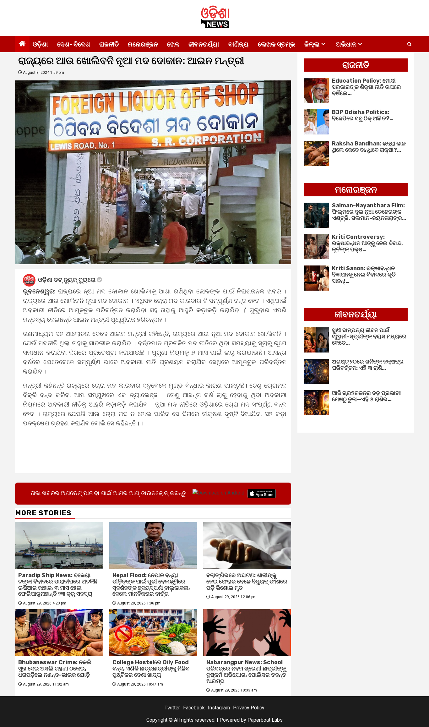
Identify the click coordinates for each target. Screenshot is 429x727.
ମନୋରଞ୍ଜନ (143, 44)
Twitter (172, 708)
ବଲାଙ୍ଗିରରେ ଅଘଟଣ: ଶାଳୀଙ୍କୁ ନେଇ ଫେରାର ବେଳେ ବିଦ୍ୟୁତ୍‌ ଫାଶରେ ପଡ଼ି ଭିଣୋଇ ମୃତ (246, 581)
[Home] (22, 44)
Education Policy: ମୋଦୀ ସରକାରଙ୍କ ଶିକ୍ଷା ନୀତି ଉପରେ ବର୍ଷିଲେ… (366, 87)
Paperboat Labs (265, 720)
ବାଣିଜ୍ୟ (238, 44)
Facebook (194, 708)
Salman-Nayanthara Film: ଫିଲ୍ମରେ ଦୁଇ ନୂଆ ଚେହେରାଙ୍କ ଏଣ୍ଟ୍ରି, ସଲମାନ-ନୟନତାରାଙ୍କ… (369, 211)
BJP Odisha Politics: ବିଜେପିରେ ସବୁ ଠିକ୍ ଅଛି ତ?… (363, 115)
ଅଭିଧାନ (346, 44)
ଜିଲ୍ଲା (312, 44)
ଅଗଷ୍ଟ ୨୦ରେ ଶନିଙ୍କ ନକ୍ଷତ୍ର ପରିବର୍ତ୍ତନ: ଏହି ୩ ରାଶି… (368, 364)
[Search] (409, 44)
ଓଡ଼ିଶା (40, 44)
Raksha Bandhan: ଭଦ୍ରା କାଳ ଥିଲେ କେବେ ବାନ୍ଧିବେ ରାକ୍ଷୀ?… (369, 146)
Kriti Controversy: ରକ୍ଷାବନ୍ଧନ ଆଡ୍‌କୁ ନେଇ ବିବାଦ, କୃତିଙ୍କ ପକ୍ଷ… (367, 243)
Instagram (219, 708)
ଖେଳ (173, 44)
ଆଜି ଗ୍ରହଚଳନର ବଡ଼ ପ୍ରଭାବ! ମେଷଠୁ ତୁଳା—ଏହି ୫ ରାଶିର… (366, 396)
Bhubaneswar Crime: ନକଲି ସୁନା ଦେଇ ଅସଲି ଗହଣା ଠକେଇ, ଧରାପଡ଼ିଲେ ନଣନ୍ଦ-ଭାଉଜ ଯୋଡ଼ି (55, 668)
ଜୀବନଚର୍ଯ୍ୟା (203, 44)
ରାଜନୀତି (109, 44)
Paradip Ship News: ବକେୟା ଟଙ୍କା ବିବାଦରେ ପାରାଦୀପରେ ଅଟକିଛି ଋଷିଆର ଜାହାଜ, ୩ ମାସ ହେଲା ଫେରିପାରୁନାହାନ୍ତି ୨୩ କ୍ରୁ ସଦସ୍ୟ (57, 584)
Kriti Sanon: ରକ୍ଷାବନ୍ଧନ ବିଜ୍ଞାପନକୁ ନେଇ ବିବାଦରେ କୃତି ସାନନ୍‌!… (364, 274)
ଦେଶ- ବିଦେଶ (73, 44)
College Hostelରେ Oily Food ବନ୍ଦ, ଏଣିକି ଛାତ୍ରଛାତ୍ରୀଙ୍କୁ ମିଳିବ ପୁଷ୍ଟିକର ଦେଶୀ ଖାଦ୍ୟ (150, 668)
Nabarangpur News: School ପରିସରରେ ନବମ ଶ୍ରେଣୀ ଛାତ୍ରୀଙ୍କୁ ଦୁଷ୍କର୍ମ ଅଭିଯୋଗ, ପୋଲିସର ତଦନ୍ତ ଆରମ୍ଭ (246, 671)
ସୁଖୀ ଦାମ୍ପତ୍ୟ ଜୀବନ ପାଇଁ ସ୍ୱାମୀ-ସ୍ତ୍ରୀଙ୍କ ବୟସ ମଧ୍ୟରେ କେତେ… (369, 336)
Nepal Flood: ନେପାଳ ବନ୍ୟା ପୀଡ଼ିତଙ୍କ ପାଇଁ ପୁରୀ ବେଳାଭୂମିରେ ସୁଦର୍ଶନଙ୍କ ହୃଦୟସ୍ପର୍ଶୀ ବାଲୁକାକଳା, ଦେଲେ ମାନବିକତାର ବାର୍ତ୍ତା (151, 584)
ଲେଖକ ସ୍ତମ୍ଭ (276, 44)
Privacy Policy (248, 708)
